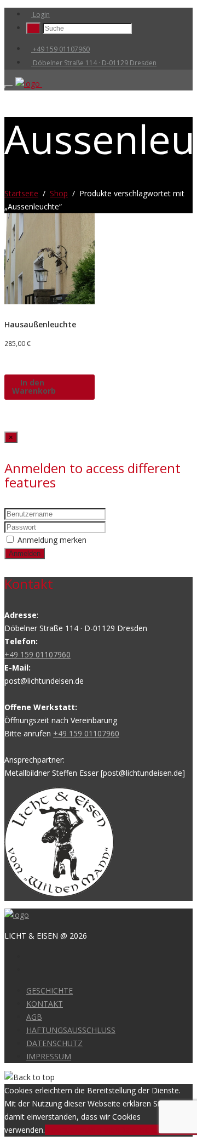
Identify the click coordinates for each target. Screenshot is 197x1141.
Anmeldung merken (52, 540)
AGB (34, 1017)
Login (40, 14)
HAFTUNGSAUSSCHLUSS (70, 1030)
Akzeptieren (65, 1130)
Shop (59, 193)
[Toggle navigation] (8, 86)
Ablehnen (102, 1130)
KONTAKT (44, 1003)
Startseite (21, 193)
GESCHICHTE (49, 990)
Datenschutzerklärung (158, 1130)
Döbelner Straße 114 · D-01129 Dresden (94, 62)
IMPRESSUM (48, 1056)
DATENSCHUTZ (54, 1043)
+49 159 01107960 (60, 49)
